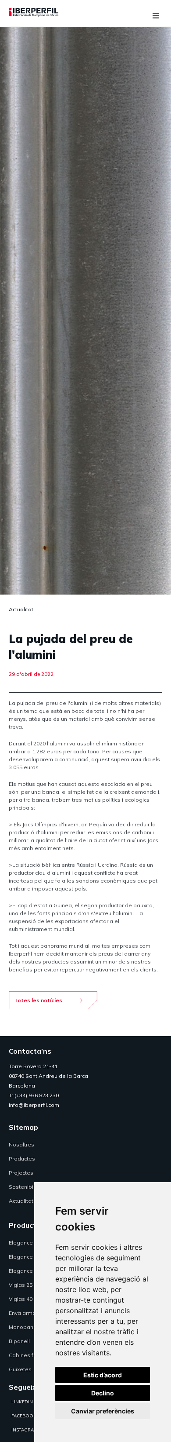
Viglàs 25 (20, 1284)
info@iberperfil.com (34, 1105)
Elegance (21, 1242)
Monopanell (24, 1327)
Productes (22, 1158)
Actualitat (21, 1200)
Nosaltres (21, 1144)
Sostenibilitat (26, 1186)
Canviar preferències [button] (102, 1411)
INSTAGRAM (24, 1430)
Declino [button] (102, 1393)
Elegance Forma (30, 1256)
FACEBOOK (23, 1416)
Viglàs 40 (20, 1299)
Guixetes (20, 1369)
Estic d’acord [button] (102, 1375)
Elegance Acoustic (32, 1270)
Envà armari (24, 1313)
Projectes (21, 1172)
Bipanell (19, 1341)
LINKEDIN (22, 1402)
